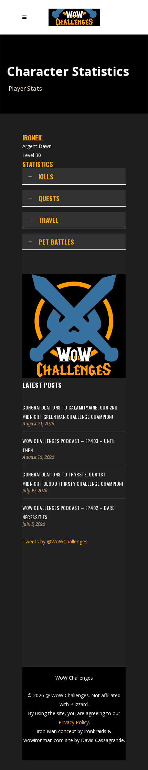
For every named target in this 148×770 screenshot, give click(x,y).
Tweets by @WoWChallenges (54, 541)
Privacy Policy (74, 722)
